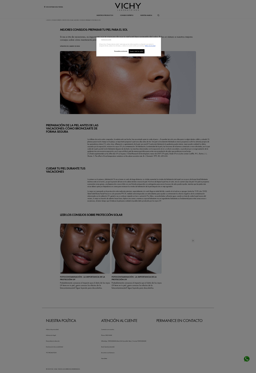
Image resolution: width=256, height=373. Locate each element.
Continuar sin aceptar (106, 39)
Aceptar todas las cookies (136, 51)
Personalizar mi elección (120, 51)
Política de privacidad (150, 45)
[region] (128, 46)
